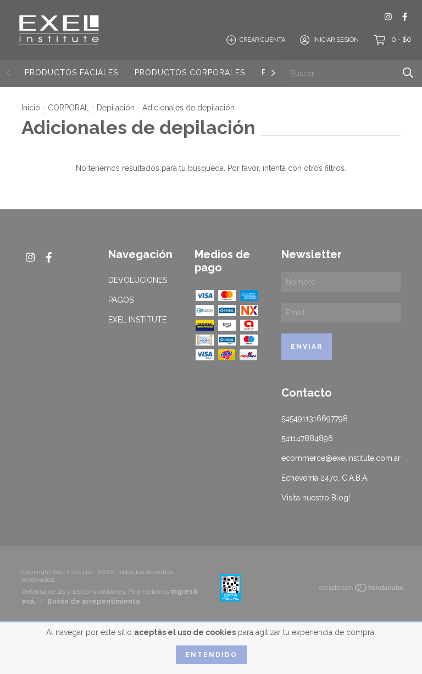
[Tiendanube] (362, 590)
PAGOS (121, 300)
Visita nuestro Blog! (315, 497)
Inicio (30, 107)
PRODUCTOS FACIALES (71, 72)
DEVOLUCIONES (137, 280)
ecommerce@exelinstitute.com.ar (341, 458)
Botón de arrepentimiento (93, 601)
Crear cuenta (262, 39)
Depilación (116, 107)
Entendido (211, 655)
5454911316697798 (314, 418)
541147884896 (307, 438)
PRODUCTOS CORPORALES (190, 72)
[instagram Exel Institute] (388, 16)
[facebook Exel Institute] (405, 16)
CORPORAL (68, 107)
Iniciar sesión (336, 39)
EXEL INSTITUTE (137, 319)
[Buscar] (408, 72)
